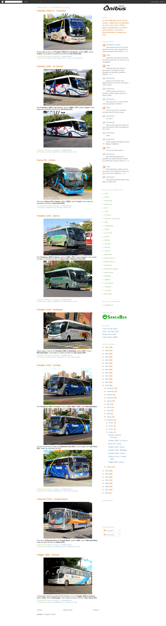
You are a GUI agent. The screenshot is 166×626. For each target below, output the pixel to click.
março (109, 417)
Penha (60, 207)
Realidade (76, 357)
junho (109, 407)
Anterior (39, 610)
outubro (110, 395)
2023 (107, 357)
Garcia (49, 301)
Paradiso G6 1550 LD (65, 58)
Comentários (110, 535)
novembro (110, 391)
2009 (107, 483)
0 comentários (66, 56)
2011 (107, 477)
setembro (110, 398)
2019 (107, 370)
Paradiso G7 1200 (69, 152)
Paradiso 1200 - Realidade (50, 309)
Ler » (126, 51)
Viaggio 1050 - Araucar (48, 555)
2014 (107, 385)
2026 (107, 347)
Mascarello (52, 207)
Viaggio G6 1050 (71, 602)
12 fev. (111, 429)
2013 (107, 471)
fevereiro (110, 420)
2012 (107, 474)
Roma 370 (67, 207)
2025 (107, 350)
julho (109, 404)
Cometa (50, 491)
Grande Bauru (60, 546)
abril (108, 414)
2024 (107, 354)
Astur (49, 152)
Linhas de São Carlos (110, 329)
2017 (107, 376)
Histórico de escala (109, 334)
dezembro (110, 388)
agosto (109, 401)
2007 (107, 490)
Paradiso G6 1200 (71, 491)
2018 (107, 373)
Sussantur (78, 58)
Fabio (108, 55)
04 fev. (111, 432)
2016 (107, 379)
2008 (107, 487)
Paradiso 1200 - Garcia (48, 216)
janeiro (109, 467)
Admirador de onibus (113, 45)
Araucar (50, 602)
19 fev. (111, 426)
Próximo (96, 610)
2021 (107, 363)
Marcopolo (51, 58)
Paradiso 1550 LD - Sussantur (51, 11)
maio (109, 410)
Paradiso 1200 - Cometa (49, 365)
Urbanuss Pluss (73, 546)
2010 (107, 480)
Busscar (50, 546)
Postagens (109, 531)
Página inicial (67, 610)
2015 (107, 382)
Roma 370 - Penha (46, 160)
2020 (107, 366)
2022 (107, 360)
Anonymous (110, 78)
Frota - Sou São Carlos (110, 331)
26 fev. (111, 423)
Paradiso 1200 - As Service (50, 66)
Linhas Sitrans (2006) (109, 337)
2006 (107, 493)
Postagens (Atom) (49, 614)
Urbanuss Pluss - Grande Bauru (52, 499)
